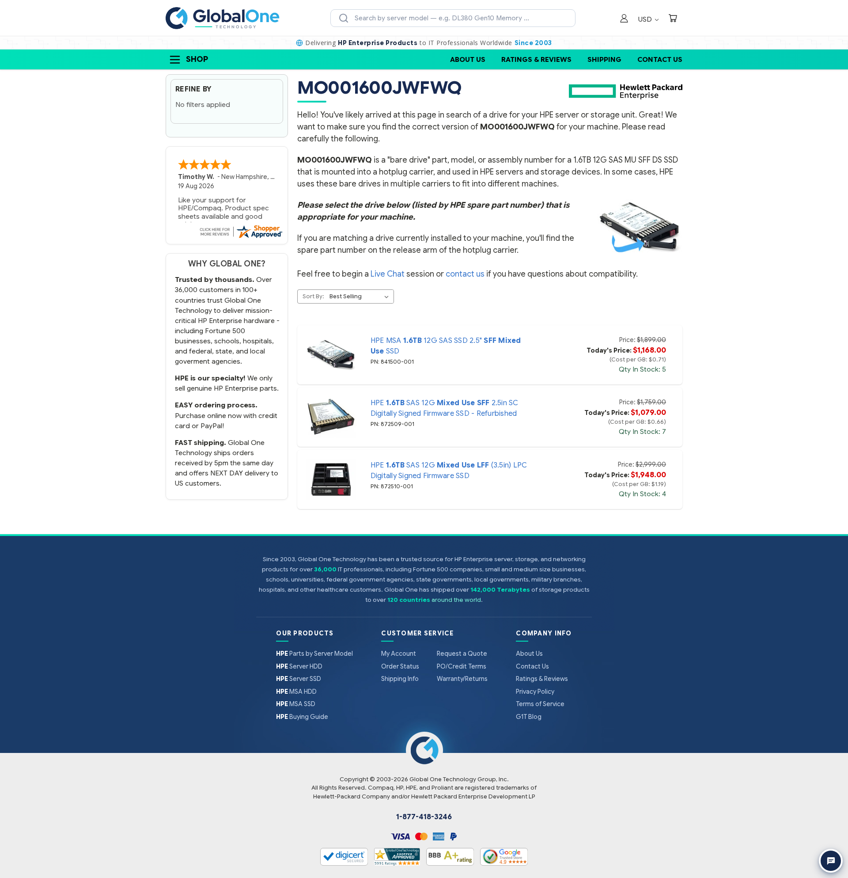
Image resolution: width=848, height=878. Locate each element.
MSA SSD (295, 704)
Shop (197, 59)
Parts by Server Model (314, 654)
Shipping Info (400, 679)
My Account (398, 654)
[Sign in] (624, 19)
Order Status (400, 666)
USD (646, 19)
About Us (467, 59)
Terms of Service (540, 704)
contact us (465, 274)
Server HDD (299, 666)
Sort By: (313, 296)
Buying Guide (302, 717)
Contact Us (659, 59)
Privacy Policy (535, 692)
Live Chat (388, 274)
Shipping (604, 59)
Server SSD (298, 679)
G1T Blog (528, 717)
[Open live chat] (831, 861)
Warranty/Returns (462, 679)
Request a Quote (462, 654)
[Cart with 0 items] (672, 19)
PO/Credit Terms (461, 666)
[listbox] (361, 296)
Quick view (331, 355)
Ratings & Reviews (536, 59)
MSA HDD (296, 692)
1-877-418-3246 (424, 817)
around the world (456, 600)
